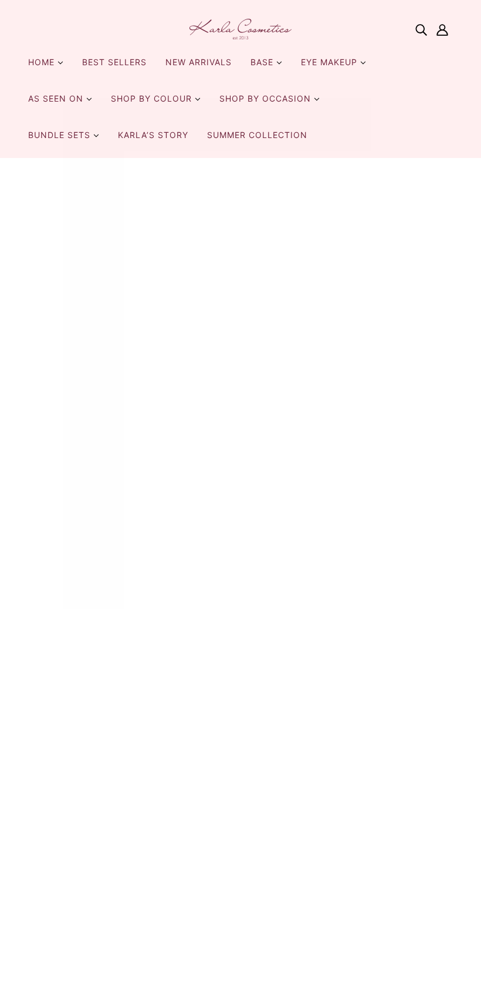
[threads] (117, 695)
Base (263, 62)
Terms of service (287, 829)
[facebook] (42, 695)
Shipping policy (284, 843)
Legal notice (277, 886)
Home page (206, 310)
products (349, 310)
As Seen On (57, 98)
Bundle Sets (60, 135)
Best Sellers (114, 62)
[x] (61, 695)
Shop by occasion (266, 98)
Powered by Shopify (240, 966)
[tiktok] (98, 695)
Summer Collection (257, 135)
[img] (421, 29)
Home (42, 62)
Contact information (295, 857)
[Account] (442, 29)
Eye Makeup (330, 62)
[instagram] (79, 695)
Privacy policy (281, 815)
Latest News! (278, 787)
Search (265, 674)
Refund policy (280, 801)
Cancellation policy (292, 872)
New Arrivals (198, 62)
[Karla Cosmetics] (240, 29)
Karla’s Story (153, 135)
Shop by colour (153, 98)
